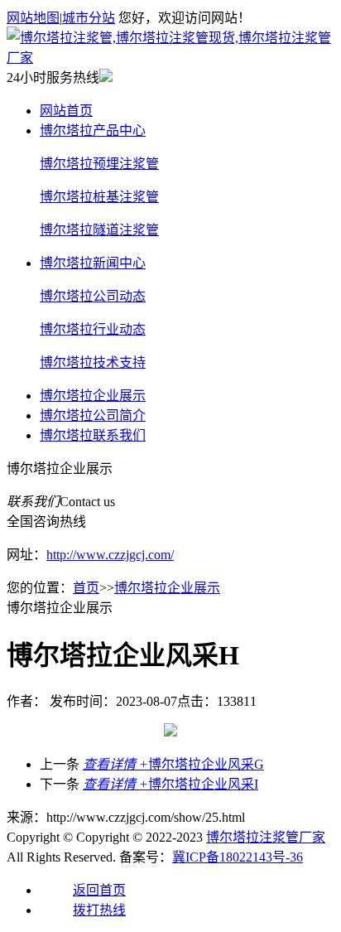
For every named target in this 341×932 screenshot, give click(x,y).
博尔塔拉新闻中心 (93, 263)
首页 (86, 588)
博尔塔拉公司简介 (93, 415)
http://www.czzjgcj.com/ (110, 555)
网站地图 (33, 18)
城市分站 (88, 18)
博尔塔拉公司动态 (93, 296)
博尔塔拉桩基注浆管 (99, 197)
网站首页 (66, 111)
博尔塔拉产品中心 (93, 130)
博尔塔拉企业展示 (93, 396)
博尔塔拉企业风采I (170, 784)
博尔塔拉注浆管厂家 (265, 837)
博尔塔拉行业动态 (93, 329)
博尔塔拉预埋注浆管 (99, 164)
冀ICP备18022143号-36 (237, 857)
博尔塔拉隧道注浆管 (99, 230)
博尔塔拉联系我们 (93, 435)
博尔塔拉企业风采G (173, 764)
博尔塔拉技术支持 (93, 362)
